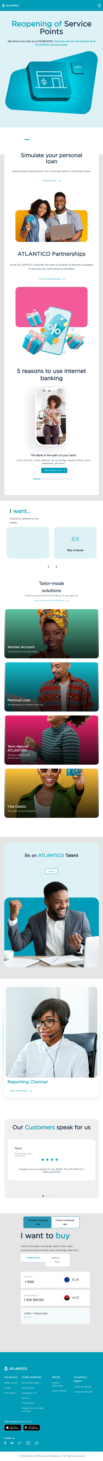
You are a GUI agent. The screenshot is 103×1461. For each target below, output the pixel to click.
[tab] (33, 1257)
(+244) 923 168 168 (82, 1387)
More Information (19, 1091)
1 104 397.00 (34, 1300)
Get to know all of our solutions (50, 600)
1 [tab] (34, 480)
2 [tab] (42, 480)
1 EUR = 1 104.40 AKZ (35, 1313)
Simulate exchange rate (38, 1222)
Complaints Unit (29, 1393)
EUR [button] (76, 1280)
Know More (51, 66)
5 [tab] (66, 480)
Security (25, 1398)
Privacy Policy (28, 1403)
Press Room (9, 1393)
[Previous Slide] (48, 565)
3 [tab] (50, 480)
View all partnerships (50, 279)
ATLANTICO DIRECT (31, 1383)
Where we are (10, 1383)
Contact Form (28, 1388)
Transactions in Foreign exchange (33, 1409)
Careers (7, 1388)
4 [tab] (58, 480)
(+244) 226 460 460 (83, 1392)
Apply (51, 871)
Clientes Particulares (57, 1384)
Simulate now (50, 180)
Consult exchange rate (65, 1222)
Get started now (52, 470)
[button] (99, 5)
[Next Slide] (57, 565)
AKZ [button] (75, 1298)
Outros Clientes (59, 1391)
